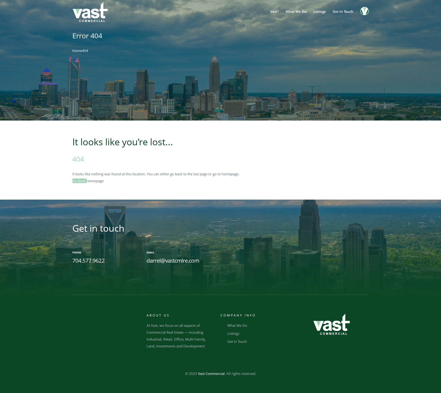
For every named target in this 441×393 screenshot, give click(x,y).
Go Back (79, 181)
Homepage (95, 181)
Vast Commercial (211, 373)
